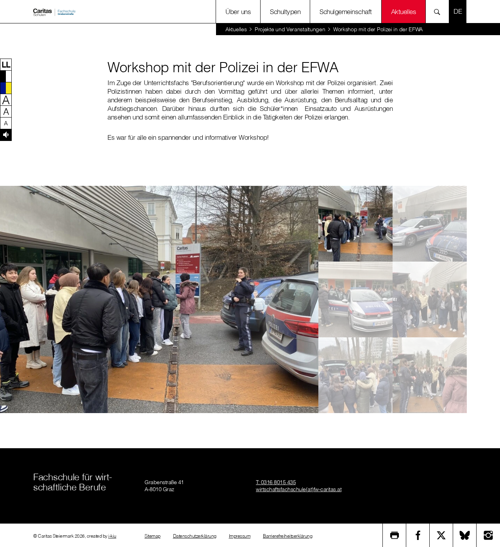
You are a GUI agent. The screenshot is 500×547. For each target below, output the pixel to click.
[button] (6, 64)
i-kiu (112, 536)
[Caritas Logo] (54, 12)
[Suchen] (439, 11)
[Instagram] (488, 535)
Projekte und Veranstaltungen (290, 29)
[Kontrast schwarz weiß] (6, 76)
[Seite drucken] (394, 535)
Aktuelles (235, 29)
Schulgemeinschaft (346, 11)
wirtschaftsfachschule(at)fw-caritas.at (298, 489)
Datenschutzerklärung (194, 536)
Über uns (238, 11)
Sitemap (153, 536)
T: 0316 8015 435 (276, 482)
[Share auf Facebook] (418, 535)
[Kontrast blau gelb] (6, 88)
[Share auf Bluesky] (465, 535)
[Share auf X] (441, 535)
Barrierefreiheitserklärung (287, 536)
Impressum (240, 536)
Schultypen (285, 11)
